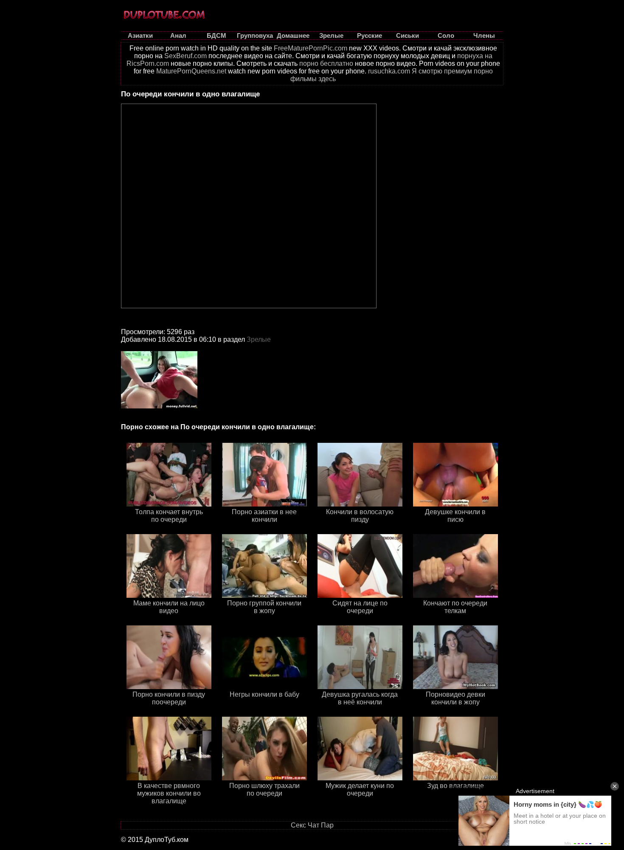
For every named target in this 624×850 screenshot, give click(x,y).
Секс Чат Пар (312, 825)
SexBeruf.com (185, 55)
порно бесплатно (326, 63)
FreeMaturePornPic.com (310, 48)
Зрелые (259, 339)
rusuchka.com (389, 71)
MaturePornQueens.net (191, 71)
